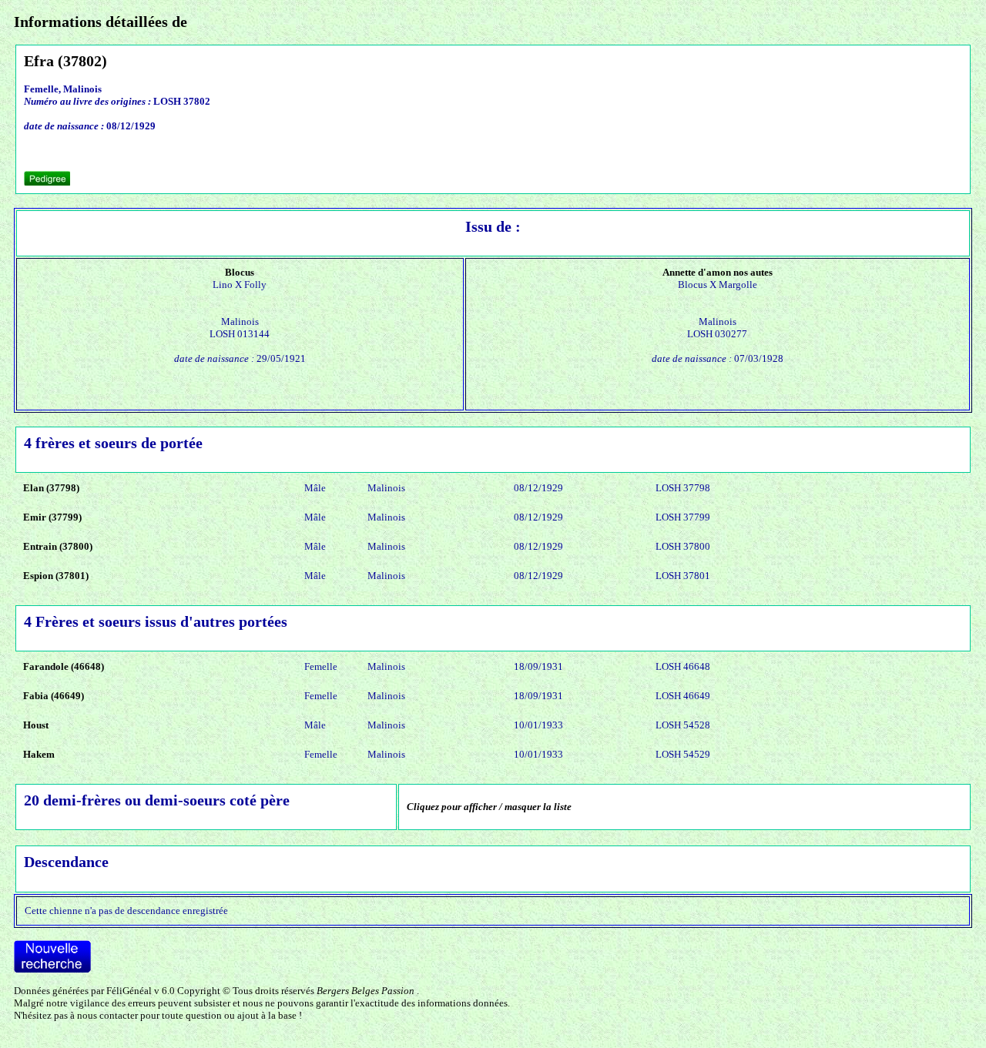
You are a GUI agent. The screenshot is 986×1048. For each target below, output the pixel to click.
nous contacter (107, 1015)
